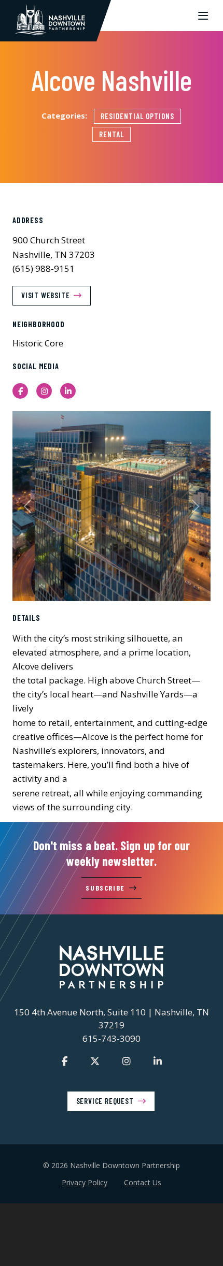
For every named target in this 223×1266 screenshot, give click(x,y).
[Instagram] (126, 1061)
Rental (111, 134)
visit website (45, 295)
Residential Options (137, 116)
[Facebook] (64, 1061)
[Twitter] (95, 1061)
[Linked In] (158, 1061)
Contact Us (142, 1182)
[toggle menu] (203, 15)
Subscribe (105, 887)
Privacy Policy (84, 1182)
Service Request (105, 1100)
